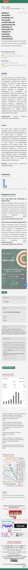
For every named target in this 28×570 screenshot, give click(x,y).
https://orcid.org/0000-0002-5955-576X (12, 218)
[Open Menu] (1, 1)
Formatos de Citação (10, 358)
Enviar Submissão (8, 367)
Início (3, 7)
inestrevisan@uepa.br (7, 242)
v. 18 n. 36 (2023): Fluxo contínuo (11, 8)
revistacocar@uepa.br (16, 555)
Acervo (8, 7)
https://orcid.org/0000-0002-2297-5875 (12, 244)
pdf (5, 292)
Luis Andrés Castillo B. (19, 564)
